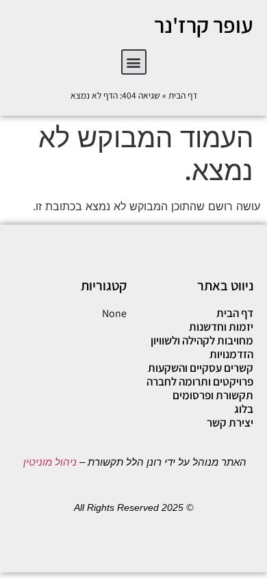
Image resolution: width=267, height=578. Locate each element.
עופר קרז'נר (203, 24)
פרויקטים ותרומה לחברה (200, 381)
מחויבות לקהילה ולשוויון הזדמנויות (202, 347)
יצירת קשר (230, 422)
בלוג (243, 409)
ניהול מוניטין (49, 462)
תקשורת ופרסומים (213, 395)
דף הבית (182, 95)
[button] (134, 62)
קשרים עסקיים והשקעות (200, 368)
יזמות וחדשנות (221, 327)
